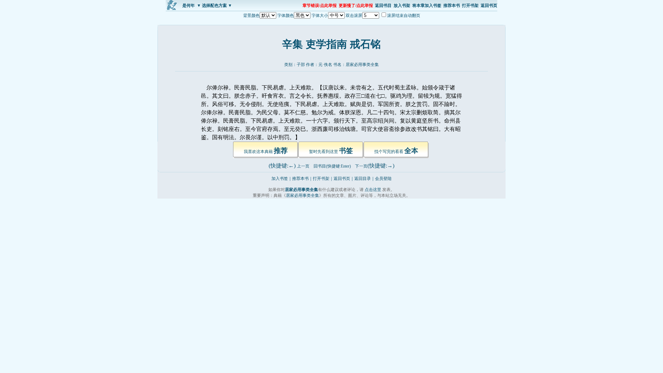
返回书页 (489, 5)
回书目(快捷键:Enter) (332, 166)
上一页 (303, 166)
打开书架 (470, 5)
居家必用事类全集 (362, 64)
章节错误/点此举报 (319, 5)
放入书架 (402, 5)
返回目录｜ (364, 178)
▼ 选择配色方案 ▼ (214, 5)
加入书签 (279, 178)
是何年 (188, 5)
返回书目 (383, 5)
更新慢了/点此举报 (356, 5)
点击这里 (373, 189)
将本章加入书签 (426, 5)
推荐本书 (451, 5)
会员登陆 (383, 178)
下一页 (361, 166)
